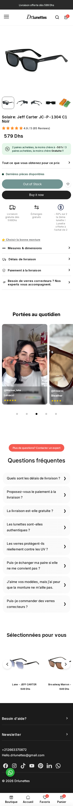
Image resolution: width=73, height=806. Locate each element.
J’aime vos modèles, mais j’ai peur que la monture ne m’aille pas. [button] (33, 584)
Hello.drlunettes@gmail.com (23, 755)
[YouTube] (31, 765)
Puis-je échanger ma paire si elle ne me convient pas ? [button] (32, 565)
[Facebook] (5, 765)
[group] (36, 60)
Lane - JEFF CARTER (24, 684)
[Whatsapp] (58, 765)
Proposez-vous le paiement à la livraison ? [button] (31, 494)
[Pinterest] (40, 765)
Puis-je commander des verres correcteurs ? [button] (31, 603)
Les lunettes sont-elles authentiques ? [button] (25, 527)
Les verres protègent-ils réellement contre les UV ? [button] (27, 546)
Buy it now (36, 195)
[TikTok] (23, 765)
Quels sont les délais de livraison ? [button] (33, 478)
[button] (36, 163)
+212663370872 (14, 750)
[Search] (57, 17)
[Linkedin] (49, 765)
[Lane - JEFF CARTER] (24, 663)
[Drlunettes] (36, 17)
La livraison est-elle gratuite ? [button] (30, 511)
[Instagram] (14, 765)
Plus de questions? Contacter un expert (36, 447)
